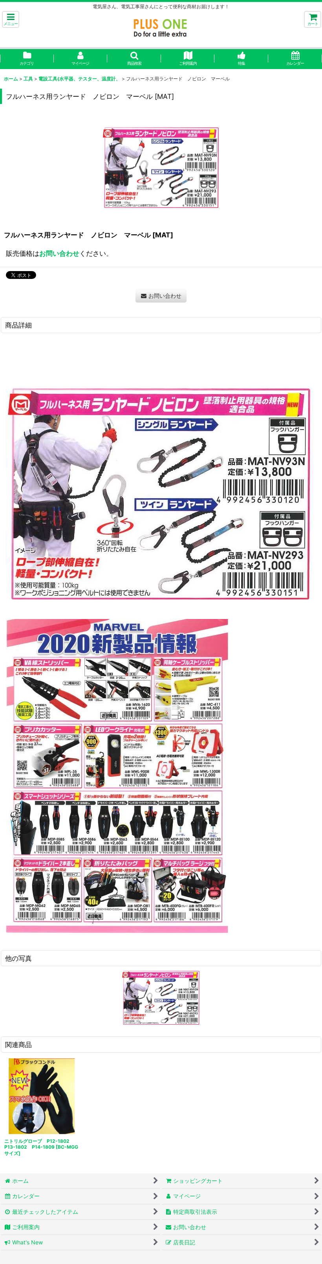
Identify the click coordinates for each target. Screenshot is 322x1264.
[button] (10, 19)
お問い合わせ (59, 253)
